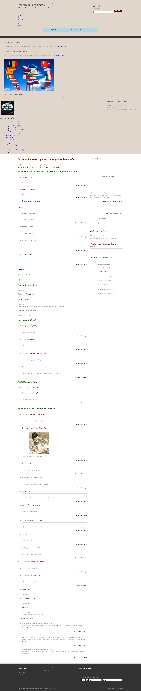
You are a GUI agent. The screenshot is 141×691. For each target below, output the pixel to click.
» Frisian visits (8, 142)
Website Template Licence (30, 628)
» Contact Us (21, 674)
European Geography (29, 325)
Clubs (19, 18)
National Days (22, 20)
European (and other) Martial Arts (34, 477)
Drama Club (26, 491)
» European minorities (11, 152)
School (54, 12)
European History (28, 339)
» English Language (10, 144)
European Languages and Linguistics (35, 353)
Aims (53, 6)
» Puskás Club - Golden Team (13, 134)
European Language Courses (32, 575)
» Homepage (21, 672)
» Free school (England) (11, 124)
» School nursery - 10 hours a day (14, 150)
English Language (28, 177)
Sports (19, 16)
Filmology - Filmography (26, 294)
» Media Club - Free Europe (12, 136)
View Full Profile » (103, 271)
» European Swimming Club (12, 126)
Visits (19, 24)
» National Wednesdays (11, 140)
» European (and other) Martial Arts (15, 130)
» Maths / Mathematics (11, 138)
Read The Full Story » (80, 631)
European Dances (28, 464)
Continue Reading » (61, 46)
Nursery (54, 10)
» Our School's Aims (10, 148)
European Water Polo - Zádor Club (34, 428)
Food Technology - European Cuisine (31, 561)
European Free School (32, 5)
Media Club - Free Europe (31, 505)
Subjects (20, 14)
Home (53, 4)
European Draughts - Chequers (33, 520)
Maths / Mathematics (29, 189)
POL (101, 6)
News (19, 26)
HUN (97, 6)
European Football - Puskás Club (33, 414)
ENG (93, 6)
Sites (53, 8)
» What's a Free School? (11, 122)
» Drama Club (8, 132)
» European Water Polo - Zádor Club (15, 128)
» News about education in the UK (14, 146)
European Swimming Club (31, 392)
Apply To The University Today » (113, 201)
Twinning (20, 22)
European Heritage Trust (114, 213)
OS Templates (57, 626)
